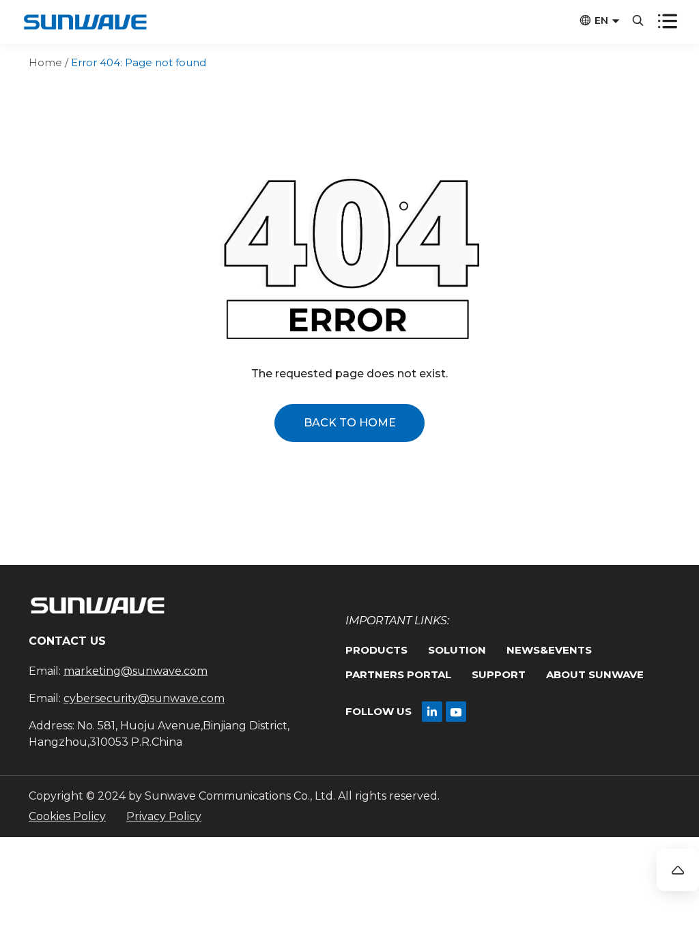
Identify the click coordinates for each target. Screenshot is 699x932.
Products (376, 649)
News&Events (549, 649)
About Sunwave (595, 674)
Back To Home (350, 422)
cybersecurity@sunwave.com (144, 698)
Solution (457, 649)
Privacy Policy (163, 816)
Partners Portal (398, 674)
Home (45, 62)
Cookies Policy (67, 816)
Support (499, 674)
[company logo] (84, 24)
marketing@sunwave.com (135, 671)
